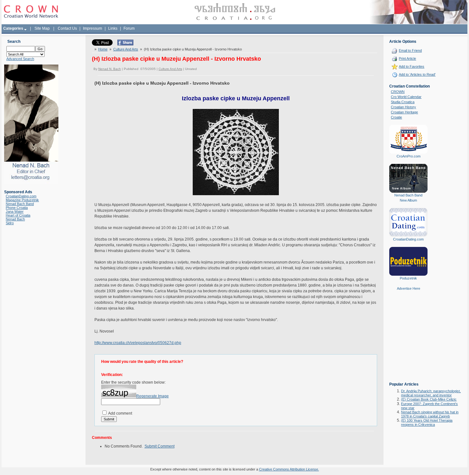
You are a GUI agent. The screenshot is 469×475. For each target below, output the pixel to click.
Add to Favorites (411, 66)
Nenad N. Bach (109, 69)
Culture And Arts (125, 49)
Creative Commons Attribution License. (289, 469)
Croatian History (403, 107)
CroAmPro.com (409, 156)
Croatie (396, 117)
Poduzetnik (408, 278)
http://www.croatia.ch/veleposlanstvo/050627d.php (137, 343)
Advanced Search (20, 59)
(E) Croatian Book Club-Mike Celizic (429, 399)
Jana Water (15, 211)
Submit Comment (160, 446)
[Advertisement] (408, 341)
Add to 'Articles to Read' (417, 74)
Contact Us (67, 28)
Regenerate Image (152, 396)
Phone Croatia (17, 208)
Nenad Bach (15, 219)
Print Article (407, 58)
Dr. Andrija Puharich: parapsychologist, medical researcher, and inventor (431, 393)
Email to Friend (410, 50)
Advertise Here (408, 288)
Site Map (42, 28)
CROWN (398, 92)
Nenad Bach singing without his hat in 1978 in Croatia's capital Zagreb (429, 414)
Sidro (10, 223)
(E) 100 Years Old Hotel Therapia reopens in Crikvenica (426, 422)
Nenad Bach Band (20, 204)
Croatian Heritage (404, 112)
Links (112, 28)
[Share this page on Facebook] (125, 44)
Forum (129, 28)
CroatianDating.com (21, 196)
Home (103, 49)
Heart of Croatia (18, 215)
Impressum (92, 28)
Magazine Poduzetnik (22, 200)
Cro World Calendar (406, 97)
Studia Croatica (402, 102)
